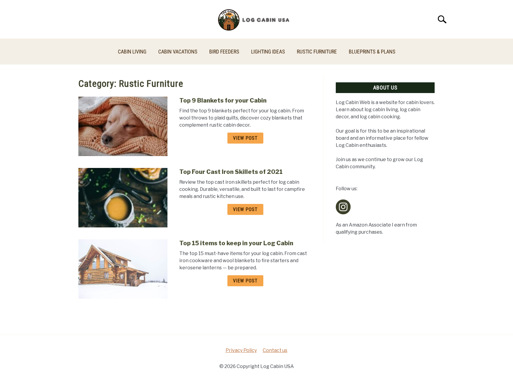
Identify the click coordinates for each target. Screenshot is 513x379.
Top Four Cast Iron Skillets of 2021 (231, 171)
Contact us (275, 350)
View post (245, 138)
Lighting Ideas (268, 51)
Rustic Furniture (317, 51)
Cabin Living (132, 51)
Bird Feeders (224, 51)
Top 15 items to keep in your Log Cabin (236, 243)
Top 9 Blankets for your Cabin (223, 100)
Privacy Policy (241, 350)
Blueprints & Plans (372, 51)
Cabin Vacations (177, 51)
